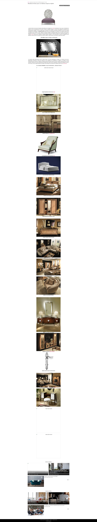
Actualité (45, 506)
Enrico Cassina (52, 351)
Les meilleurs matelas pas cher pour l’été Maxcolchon (37, 501)
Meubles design (51, 474)
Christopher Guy (51, 133)
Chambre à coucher (31, 503)
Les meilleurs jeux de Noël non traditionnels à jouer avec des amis (54, 505)
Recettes (50, 503)
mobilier (53, 28)
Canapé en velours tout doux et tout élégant (51, 476)
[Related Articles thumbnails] (36, 482)
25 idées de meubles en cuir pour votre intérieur (36, 472)
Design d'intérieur (30, 474)
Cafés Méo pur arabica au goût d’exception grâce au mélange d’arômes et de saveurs (57, 500)
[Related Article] (59, 469)
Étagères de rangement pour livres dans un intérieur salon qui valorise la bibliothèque (58, 471)
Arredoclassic (65, 63)
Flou (54, 155)
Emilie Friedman (62, 5)
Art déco (32, 34)
